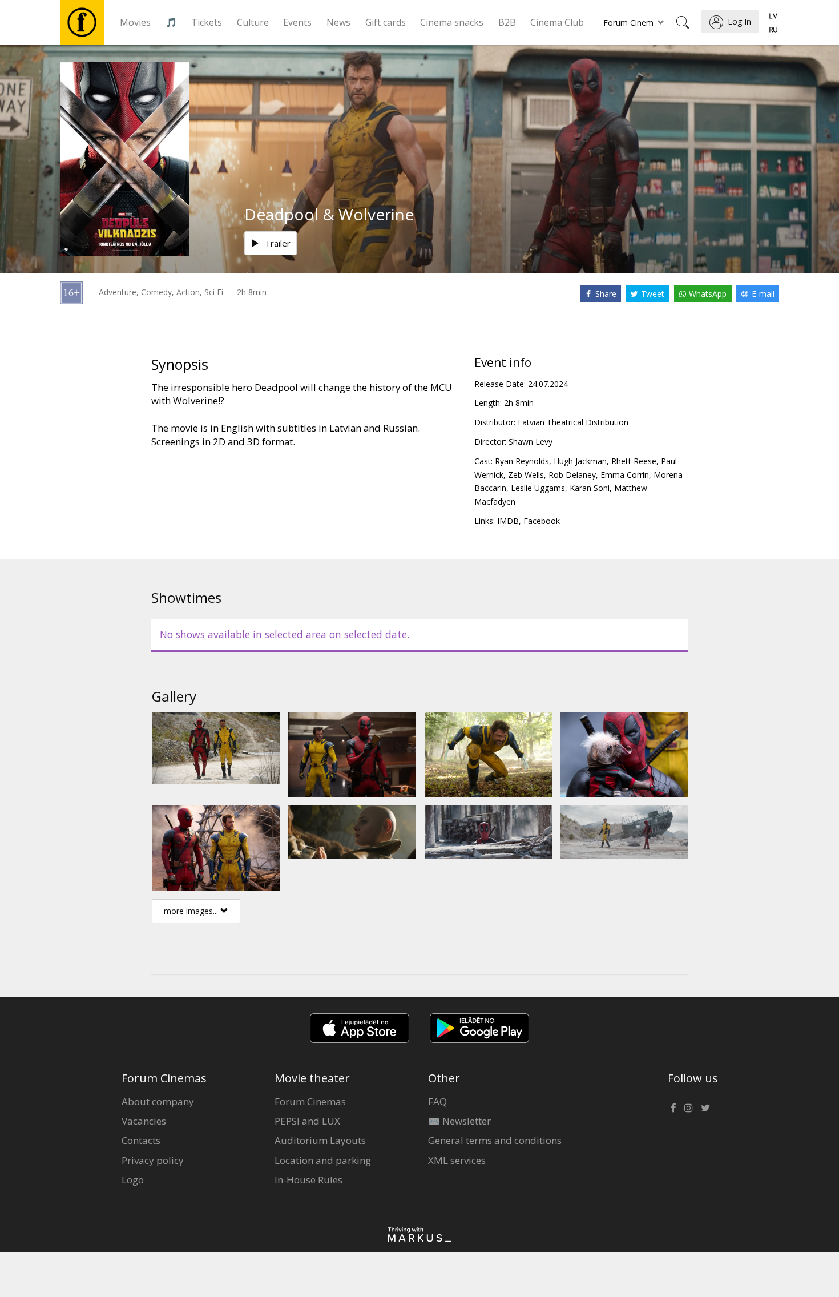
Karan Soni (590, 487)
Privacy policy (153, 1160)
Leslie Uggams (538, 487)
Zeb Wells (526, 474)
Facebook (541, 520)
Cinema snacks (451, 22)
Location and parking (323, 1160)
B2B (507, 22)
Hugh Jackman (580, 461)
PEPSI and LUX (307, 1120)
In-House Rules (308, 1179)
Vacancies (144, 1120)
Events (297, 22)
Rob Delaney (572, 474)
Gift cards (385, 22)
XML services (457, 1160)
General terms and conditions (495, 1140)
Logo (133, 1179)
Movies (135, 22)
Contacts (141, 1140)
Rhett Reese (633, 461)
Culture (253, 22)
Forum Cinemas (310, 1101)
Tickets (206, 22)
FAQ (437, 1101)
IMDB (508, 520)
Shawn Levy (530, 441)
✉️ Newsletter (459, 1120)
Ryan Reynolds (522, 461)
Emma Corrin (624, 474)
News (338, 22)
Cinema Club (557, 22)
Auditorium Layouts (320, 1140)
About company (158, 1101)
